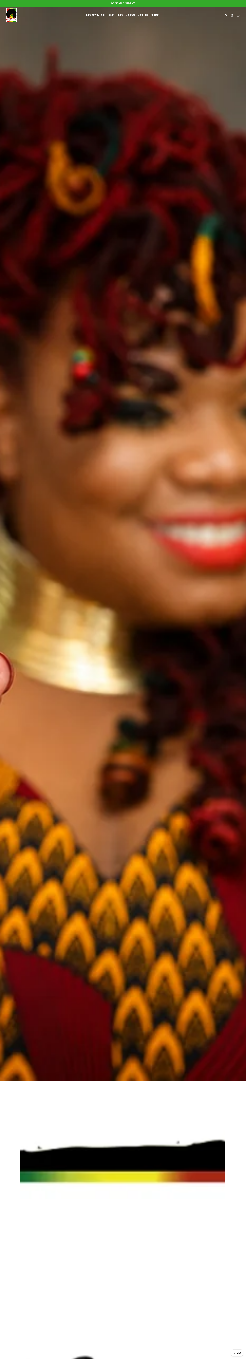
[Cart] (238, 15)
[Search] (226, 15)
